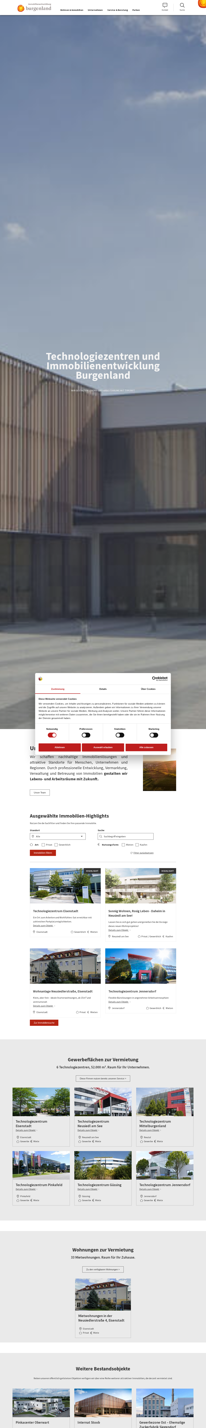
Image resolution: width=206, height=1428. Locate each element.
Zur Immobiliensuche (44, 1022)
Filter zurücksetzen (143, 852)
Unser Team (40, 792)
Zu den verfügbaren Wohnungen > (103, 1269)
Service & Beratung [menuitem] (117, 10)
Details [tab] (103, 689)
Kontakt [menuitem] (165, 10)
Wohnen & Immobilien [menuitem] (71, 10)
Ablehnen (60, 747)
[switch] (84, 735)
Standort (35, 830)
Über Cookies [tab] (148, 689)
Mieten (129, 844)
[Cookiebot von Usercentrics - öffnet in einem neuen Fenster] (154, 679)
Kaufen (143, 844)
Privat (49, 844)
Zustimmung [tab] (58, 689)
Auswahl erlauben (103, 747)
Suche (101, 830)
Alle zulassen (146, 747)
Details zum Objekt (43, 925)
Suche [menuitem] (182, 10)
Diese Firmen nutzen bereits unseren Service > (103, 1078)
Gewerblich (64, 844)
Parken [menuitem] (136, 10)
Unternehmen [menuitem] (95, 10)
